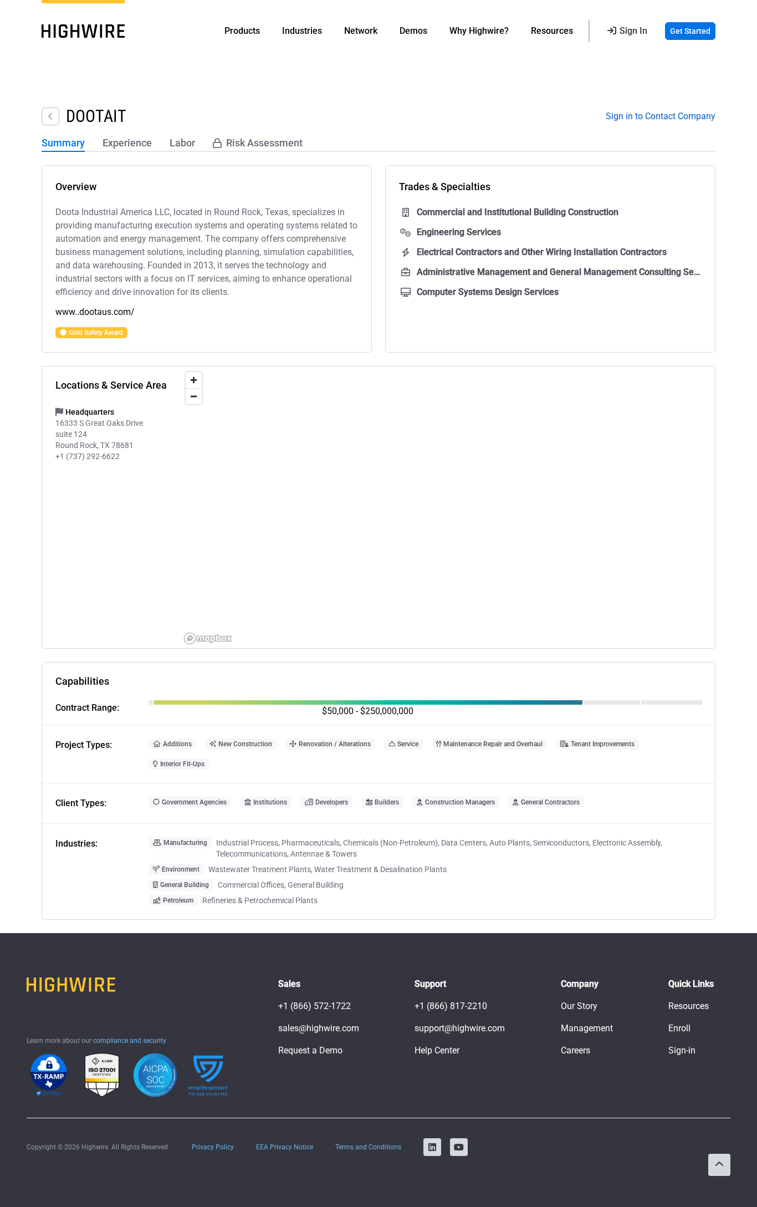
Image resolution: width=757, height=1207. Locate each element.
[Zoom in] (194, 380)
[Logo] (83, 31)
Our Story (579, 1006)
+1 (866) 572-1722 (314, 1006)
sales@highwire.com (318, 1028)
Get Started (690, 31)
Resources (688, 1006)
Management (587, 1028)
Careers (575, 1050)
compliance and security (129, 1041)
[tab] (63, 143)
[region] (447, 507)
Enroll (679, 1028)
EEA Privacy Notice (284, 1147)
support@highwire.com (460, 1028)
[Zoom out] (194, 396)
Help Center (437, 1050)
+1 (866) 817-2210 (451, 1006)
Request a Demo (310, 1050)
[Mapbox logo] (207, 638)
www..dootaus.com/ (95, 312)
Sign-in (681, 1050)
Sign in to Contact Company (660, 116)
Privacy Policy (213, 1147)
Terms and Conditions (368, 1147)
